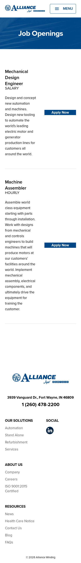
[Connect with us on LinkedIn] (50, 430)
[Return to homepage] (25, 8)
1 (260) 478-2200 (40, 405)
